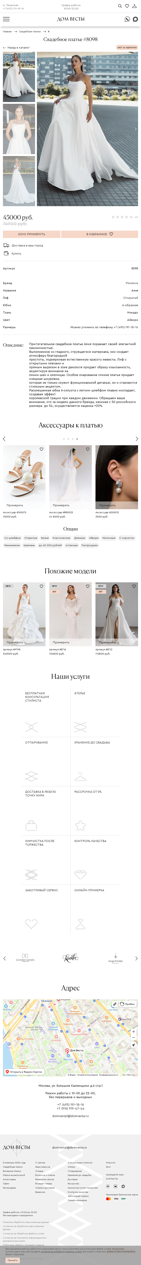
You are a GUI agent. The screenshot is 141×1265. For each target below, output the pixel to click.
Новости (110, 1163)
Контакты (112, 1179)
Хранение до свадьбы (92, 742)
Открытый (130, 297)
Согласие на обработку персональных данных (23, 1227)
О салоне (40, 1163)
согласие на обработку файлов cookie (61, 1251)
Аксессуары (9, 1179)
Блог (108, 1167)
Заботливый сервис (41, 890)
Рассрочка (73, 1183)
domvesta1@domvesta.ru (70, 1116)
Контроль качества (90, 841)
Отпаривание (36, 742)
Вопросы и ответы (45, 1175)
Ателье (79, 693)
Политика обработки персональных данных (26, 1222)
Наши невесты (42, 1167)
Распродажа (9, 1188)
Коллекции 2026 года (14, 1163)
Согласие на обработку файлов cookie (23, 1233)
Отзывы (39, 1171)
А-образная (130, 305)
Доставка (72, 1179)
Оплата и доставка (45, 1188)
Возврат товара (43, 1183)
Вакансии (40, 1192)
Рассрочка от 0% (88, 791)
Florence (132, 283)
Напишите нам (115, 1175)
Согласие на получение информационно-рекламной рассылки (25, 1239)
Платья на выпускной (14, 1175)
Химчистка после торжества (39, 843)
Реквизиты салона (44, 1179)
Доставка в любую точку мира (40, 793)
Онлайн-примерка (89, 890)
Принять (13, 1260)
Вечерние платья (12, 1171)
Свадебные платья (12, 1167)
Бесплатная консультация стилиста (37, 697)
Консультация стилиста (80, 1163)
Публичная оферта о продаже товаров (23, 1245)
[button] (39, 129)
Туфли (6, 1183)
